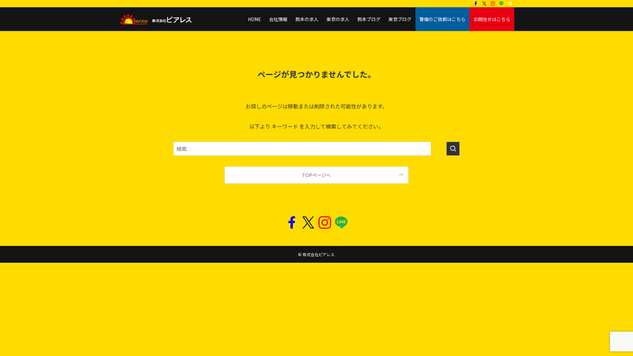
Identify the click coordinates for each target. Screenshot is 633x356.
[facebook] (475, 3)
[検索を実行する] (453, 149)
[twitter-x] (484, 3)
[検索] (510, 3)
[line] (501, 3)
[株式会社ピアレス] (155, 19)
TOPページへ (316, 174)
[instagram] (493, 3)
